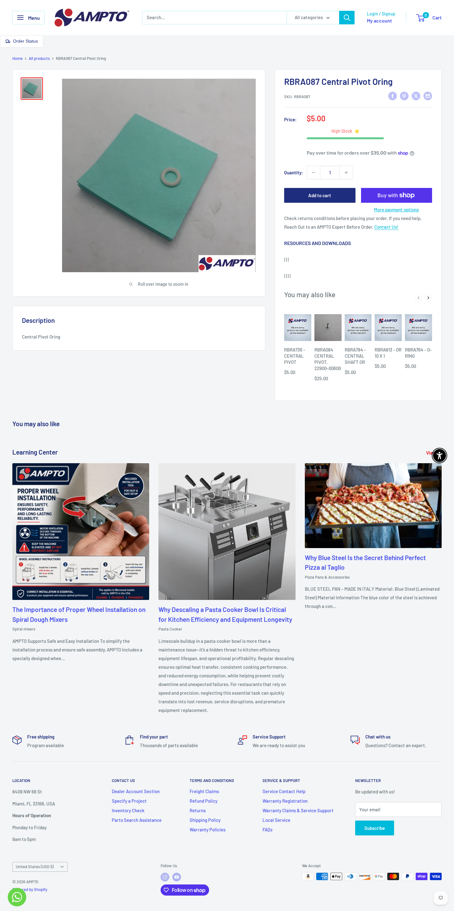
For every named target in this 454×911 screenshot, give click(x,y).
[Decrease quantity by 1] (313, 172)
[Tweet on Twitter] (416, 95)
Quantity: (293, 172)
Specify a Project (129, 801)
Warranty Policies (207, 829)
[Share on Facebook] (392, 95)
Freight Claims (204, 791)
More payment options (396, 209)
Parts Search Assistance (137, 820)
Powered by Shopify (29, 889)
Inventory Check (128, 810)
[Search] (347, 17)
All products (39, 58)
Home (17, 58)
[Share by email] (427, 95)
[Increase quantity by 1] (346, 172)
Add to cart (319, 195)
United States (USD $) (35, 866)
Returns (198, 810)
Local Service (276, 820)
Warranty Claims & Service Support (298, 810)
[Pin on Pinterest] (404, 95)
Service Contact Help (284, 791)
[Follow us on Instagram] (165, 877)
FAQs (267, 829)
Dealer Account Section (136, 791)
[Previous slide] (418, 298)
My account (379, 20)
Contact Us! (386, 227)
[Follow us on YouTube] (176, 877)
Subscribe (374, 828)
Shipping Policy (205, 820)
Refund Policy (203, 801)
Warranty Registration (285, 801)
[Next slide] (428, 298)
